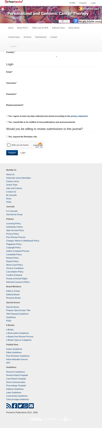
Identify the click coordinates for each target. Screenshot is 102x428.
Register (83, 3)
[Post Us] (8, 407)
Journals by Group (14, 214)
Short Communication (15, 382)
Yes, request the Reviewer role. (22, 137)
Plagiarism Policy (14, 244)
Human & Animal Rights (16, 279)
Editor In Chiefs (13, 291)
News (8, 199)
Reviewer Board (13, 298)
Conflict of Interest (14, 275)
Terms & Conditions (15, 268)
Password (16, 94)
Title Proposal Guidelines (17, 314)
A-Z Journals (12, 211)
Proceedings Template (16, 386)
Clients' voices (12, 181)
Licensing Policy (13, 223)
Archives (27, 37)
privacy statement (79, 116)
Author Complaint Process (17, 251)
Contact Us (11, 192)
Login (93, 3)
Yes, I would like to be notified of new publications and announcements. (42, 122)
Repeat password (19, 105)
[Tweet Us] (20, 407)
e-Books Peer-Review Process (19, 337)
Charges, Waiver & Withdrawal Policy (22, 241)
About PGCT (22, 28)
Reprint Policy (12, 261)
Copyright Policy (13, 248)
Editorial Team (58, 28)
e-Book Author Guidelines (17, 333)
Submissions (41, 37)
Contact (53, 37)
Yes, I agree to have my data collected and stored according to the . (48, 116)
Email (13, 72)
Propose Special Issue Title (18, 310)
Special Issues (12, 307)
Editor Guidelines (14, 352)
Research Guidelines (15, 372)
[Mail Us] (31, 407)
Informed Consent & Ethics (18, 282)
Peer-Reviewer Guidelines (18, 356)
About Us (10, 174)
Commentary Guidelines (17, 396)
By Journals (11, 195)
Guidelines (11, 317)
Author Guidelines (14, 349)
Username (16, 83)
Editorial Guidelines (15, 389)
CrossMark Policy (14, 254)
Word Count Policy (14, 265)
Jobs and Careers (14, 188)
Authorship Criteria (14, 227)
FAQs (8, 202)
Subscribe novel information (18, 178)
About (10, 28)
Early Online (74, 28)
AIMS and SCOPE (40, 28)
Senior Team (11, 185)
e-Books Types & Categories (18, 340)
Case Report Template (16, 379)
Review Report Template (17, 375)
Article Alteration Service (17, 359)
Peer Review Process (15, 237)
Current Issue (14, 37)
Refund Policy (12, 258)
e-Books (10, 330)
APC (8, 363)
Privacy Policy (12, 234)
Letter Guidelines (13, 393)
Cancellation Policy (14, 272)
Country (15, 52)
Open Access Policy (15, 230)
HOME (72, 3)
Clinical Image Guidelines (17, 399)
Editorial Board (12, 294)
